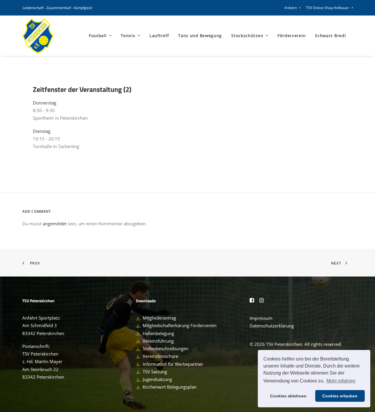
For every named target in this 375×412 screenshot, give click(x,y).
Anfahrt (290, 7)
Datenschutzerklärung (272, 326)
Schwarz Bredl (330, 35)
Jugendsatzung (157, 379)
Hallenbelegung (158, 333)
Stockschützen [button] (247, 35)
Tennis (128, 35)
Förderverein (291, 35)
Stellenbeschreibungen (165, 348)
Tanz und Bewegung (200, 35)
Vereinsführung (158, 341)
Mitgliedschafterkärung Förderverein (180, 325)
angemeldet (55, 223)
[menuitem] (293, 8)
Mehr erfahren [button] (340, 380)
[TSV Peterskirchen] (38, 35)
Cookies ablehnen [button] (288, 396)
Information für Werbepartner (173, 364)
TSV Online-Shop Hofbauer (327, 7)
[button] (252, 301)
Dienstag (41, 131)
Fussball (98, 35)
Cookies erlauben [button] (339, 396)
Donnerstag (44, 103)
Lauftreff (159, 35)
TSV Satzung (155, 372)
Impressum (261, 318)
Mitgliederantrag (159, 318)
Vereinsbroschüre (160, 356)
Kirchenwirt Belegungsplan (170, 387)
